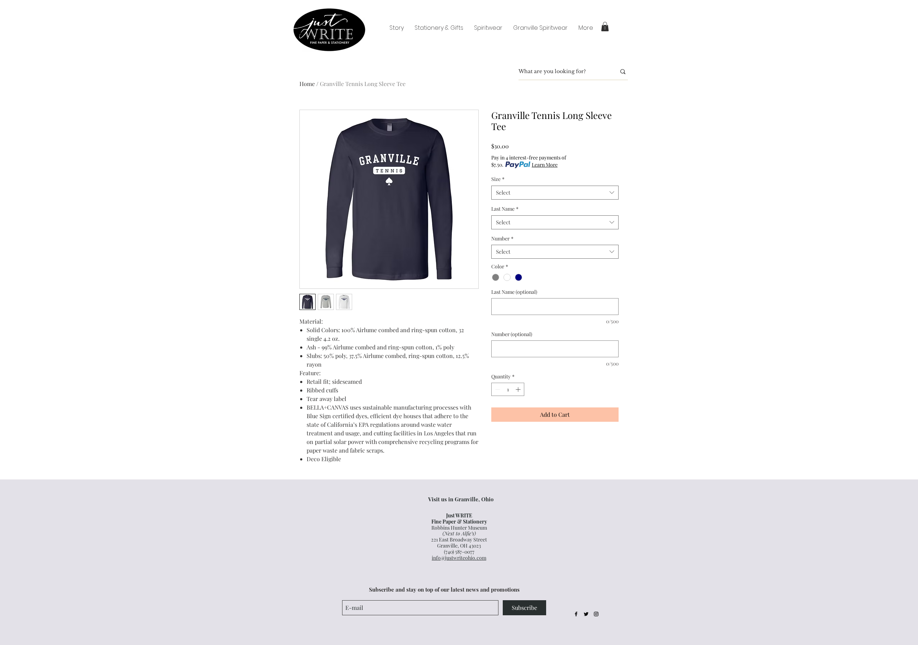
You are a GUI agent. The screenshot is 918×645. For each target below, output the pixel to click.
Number (502, 238)
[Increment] (518, 389)
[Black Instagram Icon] (596, 614)
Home (307, 83)
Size (498, 179)
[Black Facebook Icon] (576, 614)
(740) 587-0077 (459, 551)
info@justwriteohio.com (459, 557)
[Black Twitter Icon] (586, 614)
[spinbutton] (507, 389)
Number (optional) (511, 334)
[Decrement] (496, 389)
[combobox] (555, 193)
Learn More (545, 164)
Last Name (505, 208)
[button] (605, 26)
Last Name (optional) (514, 291)
